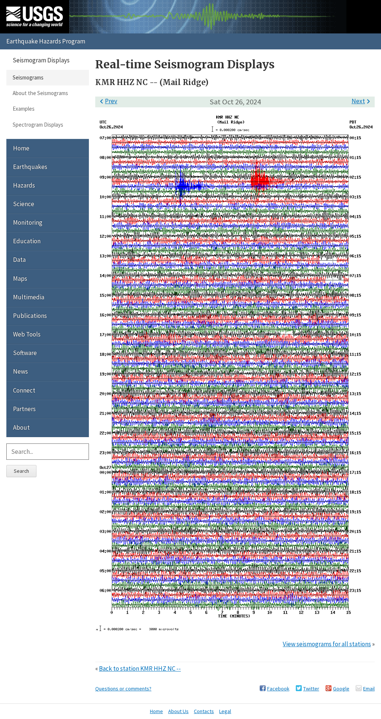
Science (23, 204)
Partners (24, 409)
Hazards (24, 185)
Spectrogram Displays (38, 124)
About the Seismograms (40, 93)
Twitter (311, 688)
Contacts (204, 711)
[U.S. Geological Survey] (34, 16)
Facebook (278, 688)
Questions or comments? (123, 688)
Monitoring (27, 222)
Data (19, 260)
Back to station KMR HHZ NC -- (140, 668)
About (21, 427)
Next (362, 101)
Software (25, 353)
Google (341, 688)
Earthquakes (30, 167)
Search (21, 471)
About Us (178, 711)
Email (369, 688)
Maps (20, 278)
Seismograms (28, 77)
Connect (24, 390)
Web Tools (27, 334)
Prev (107, 101)
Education (27, 241)
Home (21, 148)
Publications (30, 316)
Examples (24, 108)
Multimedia (28, 297)
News (20, 371)
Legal (225, 711)
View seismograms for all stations (327, 644)
